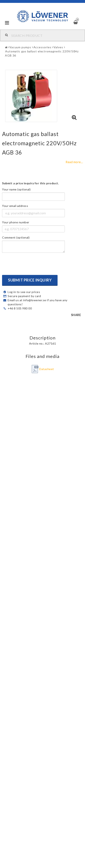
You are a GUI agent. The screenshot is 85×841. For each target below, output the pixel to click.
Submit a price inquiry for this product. (30, 183)
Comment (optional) (16, 237)
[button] (74, 117)
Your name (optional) (16, 189)
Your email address (15, 206)
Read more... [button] (74, 162)
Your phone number (15, 222)
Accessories (42, 47)
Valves (58, 47)
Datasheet (46, 369)
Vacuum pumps (20, 47)
